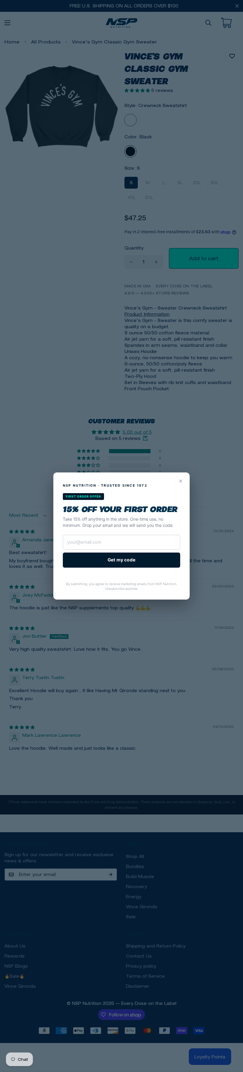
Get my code (121, 560)
